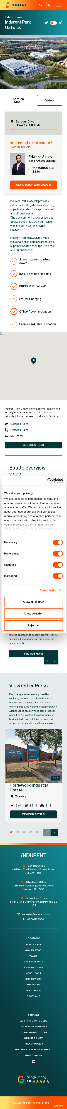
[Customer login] (49, 5)
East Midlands (33, 961)
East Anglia (33, 990)
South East (33, 944)
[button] (33, 87)
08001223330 (35, 919)
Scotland (33, 996)
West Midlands (33, 967)
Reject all (33, 625)
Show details (48, 590)
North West (33, 979)
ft (46, 23)
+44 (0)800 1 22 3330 (43, 169)
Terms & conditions (33, 1032)
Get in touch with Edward (33, 184)
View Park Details (33, 814)
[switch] (58, 553)
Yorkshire (33, 984)
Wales (33, 956)
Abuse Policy (33, 1055)
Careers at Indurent (34, 1026)
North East (33, 973)
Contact (33, 1015)
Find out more (33, 653)
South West (33, 950)
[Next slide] (54, 660)
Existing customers (33, 1021)
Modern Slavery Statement (33, 1049)
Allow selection (33, 613)
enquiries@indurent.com (36, 914)
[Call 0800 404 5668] (40, 5)
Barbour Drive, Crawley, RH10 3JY (28, 123)
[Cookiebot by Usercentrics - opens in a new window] (48, 480)
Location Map (17, 100)
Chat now (57, 1105)
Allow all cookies (33, 601)
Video (49, 100)
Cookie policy (33, 1038)
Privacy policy (33, 1044)
